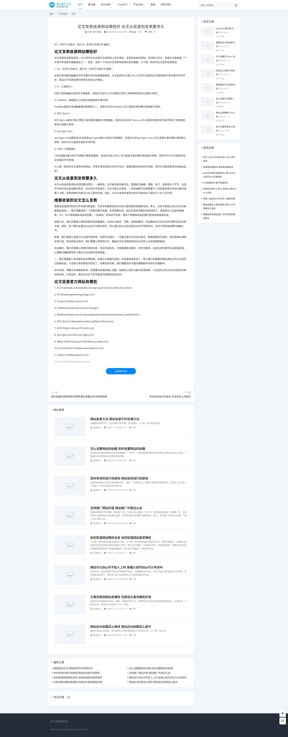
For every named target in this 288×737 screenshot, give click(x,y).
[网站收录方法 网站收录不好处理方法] (70, 427)
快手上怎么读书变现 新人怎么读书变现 (219, 159)
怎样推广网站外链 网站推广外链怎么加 (116, 508)
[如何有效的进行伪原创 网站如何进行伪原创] (70, 486)
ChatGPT (123, 4)
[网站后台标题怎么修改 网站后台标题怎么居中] (70, 635)
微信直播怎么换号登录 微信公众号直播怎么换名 (219, 206)
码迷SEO (65, 729)
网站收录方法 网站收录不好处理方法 (114, 419)
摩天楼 (91, 4)
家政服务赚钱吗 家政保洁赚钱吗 (218, 167)
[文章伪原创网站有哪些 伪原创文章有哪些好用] (70, 605)
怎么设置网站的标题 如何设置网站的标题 (117, 448)
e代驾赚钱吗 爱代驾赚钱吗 (215, 182)
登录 (153, 4)
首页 (80, 4)
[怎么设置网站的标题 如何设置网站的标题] (70, 457)
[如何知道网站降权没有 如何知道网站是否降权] (70, 546)
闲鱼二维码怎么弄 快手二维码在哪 (219, 198)
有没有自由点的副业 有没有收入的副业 (170, 396)
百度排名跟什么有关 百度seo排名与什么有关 (220, 190)
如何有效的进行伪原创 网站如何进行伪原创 (119, 478)
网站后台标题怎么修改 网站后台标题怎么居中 (120, 626)
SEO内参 (105, 4)
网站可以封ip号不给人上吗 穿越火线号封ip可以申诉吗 (126, 567)
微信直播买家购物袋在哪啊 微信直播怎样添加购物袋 (79, 396)
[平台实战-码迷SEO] (61, 7)
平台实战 (138, 4)
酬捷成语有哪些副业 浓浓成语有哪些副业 (219, 216)
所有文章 (165, 4)
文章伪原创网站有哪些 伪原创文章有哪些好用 (120, 597)
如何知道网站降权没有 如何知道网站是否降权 (120, 537)
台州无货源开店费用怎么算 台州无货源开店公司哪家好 (219, 175)
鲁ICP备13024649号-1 (78, 729)
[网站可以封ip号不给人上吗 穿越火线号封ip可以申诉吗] (70, 575)
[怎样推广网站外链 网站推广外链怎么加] (70, 516)
